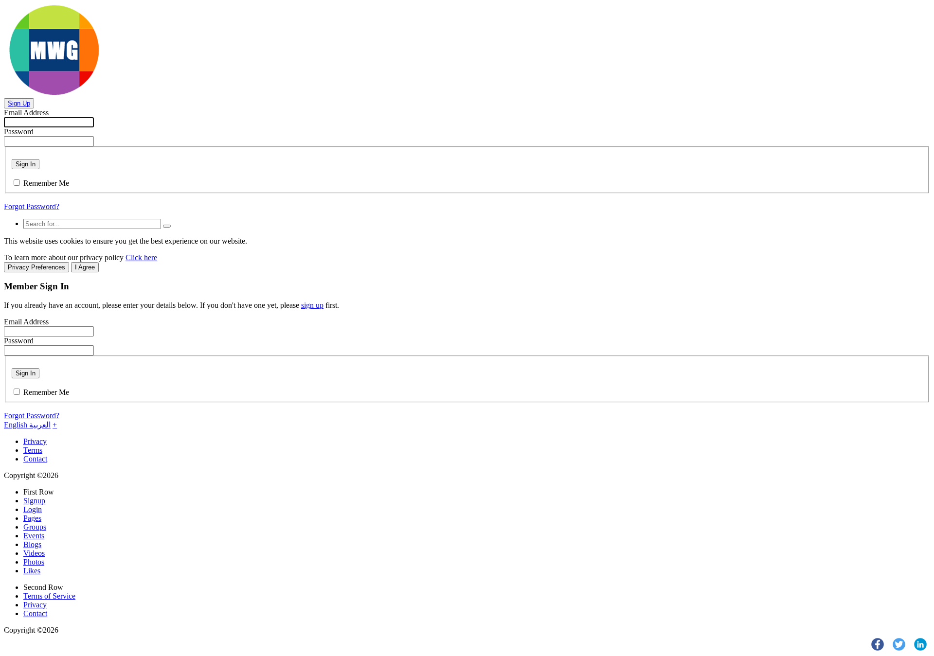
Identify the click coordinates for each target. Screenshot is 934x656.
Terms (32, 450)
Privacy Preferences (36, 267)
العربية (40, 425)
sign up (312, 305)
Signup (34, 500)
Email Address (26, 112)
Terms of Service (49, 596)
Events (33, 536)
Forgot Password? (31, 206)
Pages (32, 518)
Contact (35, 459)
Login (32, 509)
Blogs (32, 544)
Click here (141, 257)
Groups (34, 527)
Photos (33, 562)
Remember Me (46, 183)
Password (19, 131)
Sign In (26, 164)
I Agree (85, 267)
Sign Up (19, 103)
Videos (34, 553)
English (16, 425)
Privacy (35, 441)
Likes (31, 571)
